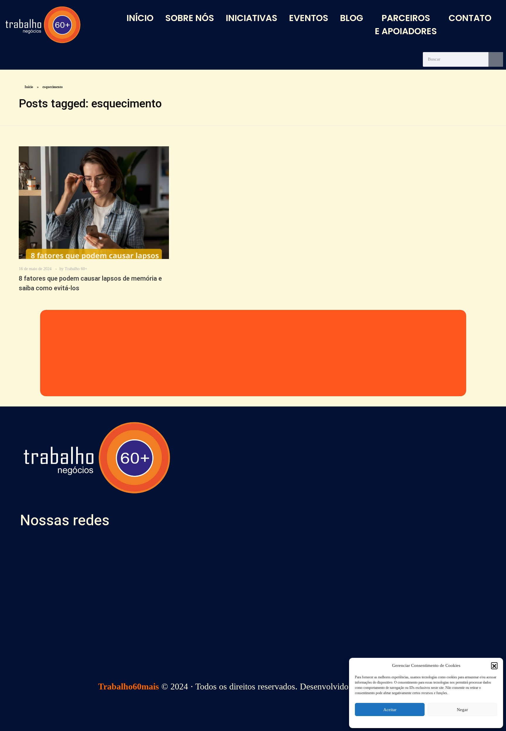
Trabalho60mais (128, 686)
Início (29, 87)
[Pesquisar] (495, 59)
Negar (462, 709)
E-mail (344, 604)
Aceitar (389, 709)
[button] (494, 665)
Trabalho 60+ (76, 268)
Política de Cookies (228, 650)
